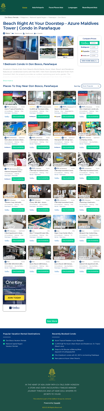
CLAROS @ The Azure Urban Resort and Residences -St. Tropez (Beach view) (77, 345)
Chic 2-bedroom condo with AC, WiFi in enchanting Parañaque (77, 355)
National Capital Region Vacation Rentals (14, 345)
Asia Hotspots (38, 8)
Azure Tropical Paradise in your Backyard (69, 340)
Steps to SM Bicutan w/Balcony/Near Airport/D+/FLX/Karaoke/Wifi (68, 351)
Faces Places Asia (56, 8)
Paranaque (52, 17)
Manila (31, 144)
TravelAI (57, 403)
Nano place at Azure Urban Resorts (67, 358)
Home (24, 8)
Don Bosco (62, 17)
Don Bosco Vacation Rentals (16, 340)
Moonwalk (15, 175)
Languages (72, 8)
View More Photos (12, 57)
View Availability (18, 116)
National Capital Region (38, 17)
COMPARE (94, 43)
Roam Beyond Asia (89, 8)
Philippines (24, 17)
